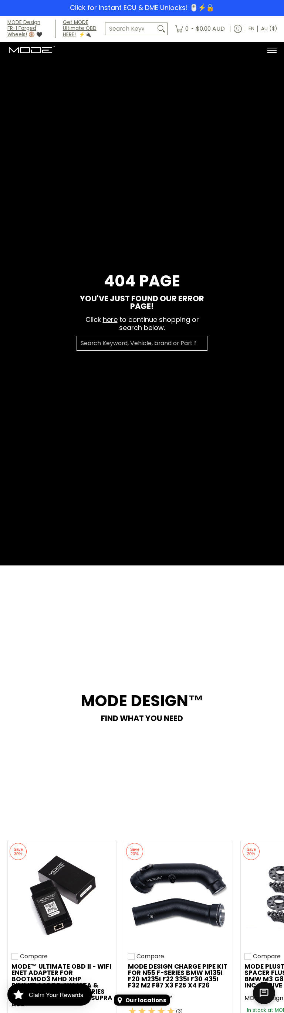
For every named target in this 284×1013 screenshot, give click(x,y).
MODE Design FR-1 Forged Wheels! (23, 28)
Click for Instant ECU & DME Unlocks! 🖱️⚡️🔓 (142, 7)
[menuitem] (199, 29)
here (110, 319)
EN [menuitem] (251, 28)
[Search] (161, 29)
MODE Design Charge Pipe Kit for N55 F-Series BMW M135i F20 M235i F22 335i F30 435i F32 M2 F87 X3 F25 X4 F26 (177, 976)
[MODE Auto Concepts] (31, 50)
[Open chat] (264, 993)
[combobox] (130, 29)
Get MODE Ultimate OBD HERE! (80, 28)
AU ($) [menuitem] (269, 28)
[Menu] (272, 50)
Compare (34, 956)
